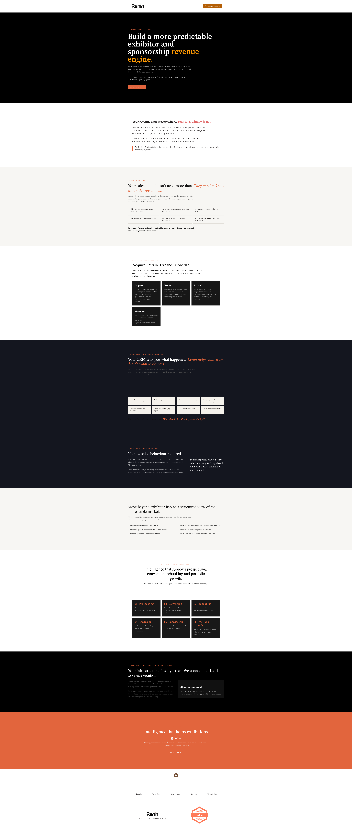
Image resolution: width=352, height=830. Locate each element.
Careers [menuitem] (194, 794)
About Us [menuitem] (138, 794)
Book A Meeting (214, 6)
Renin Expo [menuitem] (156, 794)
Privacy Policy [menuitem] (212, 794)
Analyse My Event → (176, 752)
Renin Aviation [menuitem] (176, 794)
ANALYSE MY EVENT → (136, 87)
